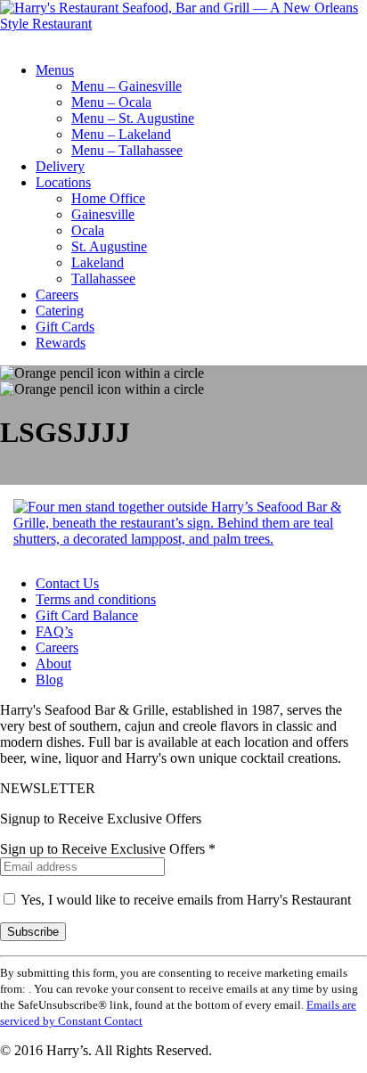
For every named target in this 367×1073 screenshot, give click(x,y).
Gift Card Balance (87, 615)
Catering (60, 310)
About (53, 663)
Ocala (87, 230)
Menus (55, 70)
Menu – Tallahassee (127, 150)
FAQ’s (54, 631)
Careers (57, 294)
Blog (49, 679)
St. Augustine (109, 246)
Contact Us (67, 583)
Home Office (108, 198)
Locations (63, 182)
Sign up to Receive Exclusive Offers (108, 848)
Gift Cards (65, 326)
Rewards (61, 342)
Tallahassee (103, 278)
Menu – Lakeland (121, 134)
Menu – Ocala (111, 102)
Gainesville (103, 214)
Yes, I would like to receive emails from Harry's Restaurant (184, 899)
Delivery (60, 166)
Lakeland (97, 262)
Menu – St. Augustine (132, 118)
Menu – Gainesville (126, 86)
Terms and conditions (96, 599)
